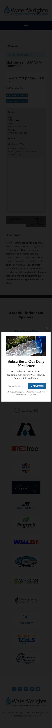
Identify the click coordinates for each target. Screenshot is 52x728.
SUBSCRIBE (38, 386)
